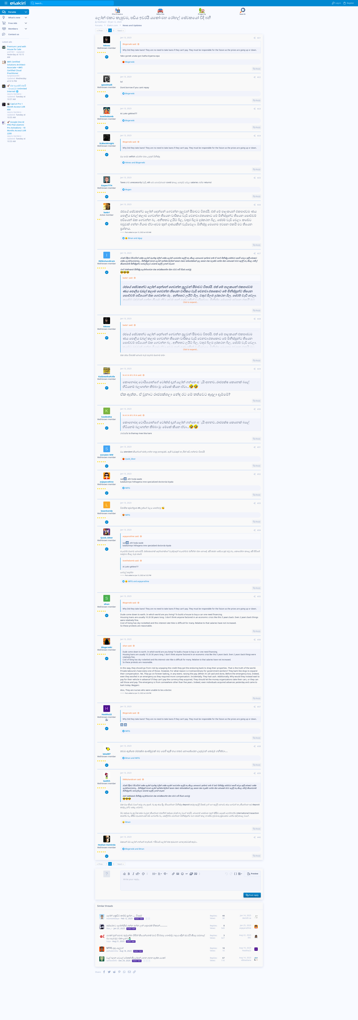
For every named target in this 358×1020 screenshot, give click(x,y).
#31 (259, 447)
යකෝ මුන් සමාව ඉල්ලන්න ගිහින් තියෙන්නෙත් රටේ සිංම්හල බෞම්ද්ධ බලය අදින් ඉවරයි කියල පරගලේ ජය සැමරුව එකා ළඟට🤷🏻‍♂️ (155, 937)
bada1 (107, 212)
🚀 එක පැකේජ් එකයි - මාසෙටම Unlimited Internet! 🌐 (17, 88)
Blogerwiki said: (129, 44)
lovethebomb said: (131, 560)
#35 (259, 596)
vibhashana (246, 960)
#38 (259, 746)
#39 (259, 773)
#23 (259, 108)
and (135, 162)
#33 (259, 503)
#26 (259, 205)
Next (119, 30)
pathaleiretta (112, 951)
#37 (259, 706)
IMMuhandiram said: (132, 779)
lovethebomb (106, 116)
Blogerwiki (106, 647)
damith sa (246, 918)
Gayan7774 (106, 185)
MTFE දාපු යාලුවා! (114, 948)
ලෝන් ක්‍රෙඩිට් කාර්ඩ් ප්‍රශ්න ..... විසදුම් (124, 915)
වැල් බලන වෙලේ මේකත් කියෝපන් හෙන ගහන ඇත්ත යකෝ (135, 957)
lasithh (106, 780)
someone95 (111, 960)
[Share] (254, 38)
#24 (259, 135)
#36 (259, 639)
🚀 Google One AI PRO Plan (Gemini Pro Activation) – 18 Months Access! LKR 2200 (16, 127)
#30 (259, 409)
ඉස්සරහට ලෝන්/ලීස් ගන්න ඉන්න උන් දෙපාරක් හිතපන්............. (136, 925)
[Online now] (106, 777)
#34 (259, 530)
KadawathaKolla (106, 376)
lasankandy (107, 510)
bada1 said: (128, 278)
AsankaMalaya (112, 918)
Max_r (109, 928)
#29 (259, 369)
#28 (259, 319)
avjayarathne (107, 481)
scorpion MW (106, 454)
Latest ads (7, 42)
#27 (259, 253)
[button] (6, 3)
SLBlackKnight (106, 143)
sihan (106, 604)
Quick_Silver (107, 537)
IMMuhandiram (107, 261)
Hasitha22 (101, 22)
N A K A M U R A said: (132, 375)
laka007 (106, 753)
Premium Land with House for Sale (16, 48)
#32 (259, 474)
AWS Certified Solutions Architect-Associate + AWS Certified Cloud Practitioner (16, 67)
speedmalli (106, 84)
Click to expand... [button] (190, 302)
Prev (100, 30)
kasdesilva (106, 416)
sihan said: (127, 646)
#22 (259, 77)
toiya (108, 941)
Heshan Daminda (107, 844)
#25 (259, 178)
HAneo (106, 45)
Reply (258, 69)
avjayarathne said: (131, 536)
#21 (259, 38)
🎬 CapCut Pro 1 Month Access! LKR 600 (16, 106)
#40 (259, 837)
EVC (249, 937)
